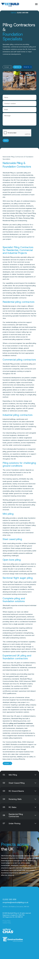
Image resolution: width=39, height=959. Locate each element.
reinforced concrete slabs (19, 411)
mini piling (31, 404)
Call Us (17, 67)
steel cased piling (9, 406)
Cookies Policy (7, 923)
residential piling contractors (16, 322)
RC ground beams (20, 617)
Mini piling (6, 330)
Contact (8, 67)
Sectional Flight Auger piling (12, 582)
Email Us (28, 67)
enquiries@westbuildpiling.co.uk (15, 902)
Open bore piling (8, 564)
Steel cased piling (9, 543)
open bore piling (21, 406)
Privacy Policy (7, 921)
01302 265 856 (19, 13)
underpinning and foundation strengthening (18, 633)
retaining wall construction (26, 619)
